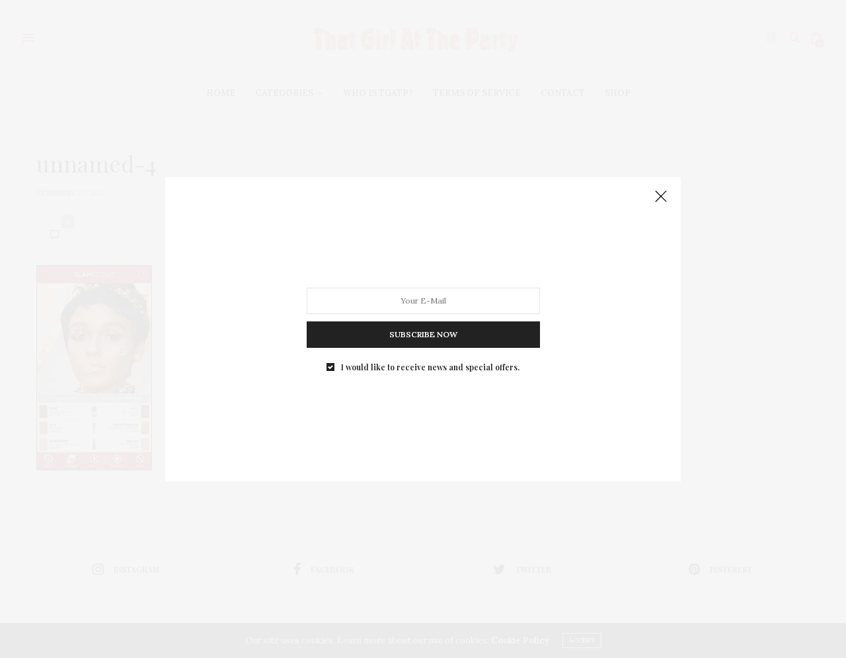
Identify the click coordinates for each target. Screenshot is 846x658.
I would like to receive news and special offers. (430, 366)
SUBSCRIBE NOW (423, 334)
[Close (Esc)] (661, 197)
